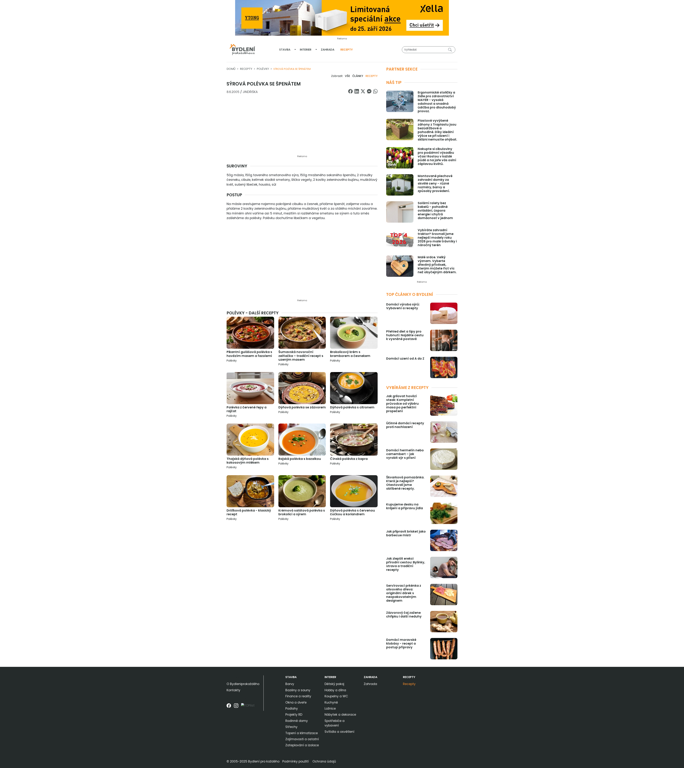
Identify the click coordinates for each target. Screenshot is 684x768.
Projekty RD (293, 714)
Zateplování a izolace (302, 745)
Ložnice (330, 708)
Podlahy (291, 708)
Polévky (263, 69)
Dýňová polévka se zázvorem (302, 407)
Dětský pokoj (334, 684)
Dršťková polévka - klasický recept (249, 512)
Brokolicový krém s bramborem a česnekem (350, 354)
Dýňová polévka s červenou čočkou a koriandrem (352, 512)
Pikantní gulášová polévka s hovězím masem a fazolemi (249, 354)
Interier (305, 50)
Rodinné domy (296, 721)
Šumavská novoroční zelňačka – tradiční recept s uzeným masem (300, 356)
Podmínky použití (295, 761)
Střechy (291, 727)
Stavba (284, 50)
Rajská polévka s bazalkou (299, 459)
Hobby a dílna (335, 690)
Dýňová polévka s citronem (352, 407)
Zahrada (327, 50)
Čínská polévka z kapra (349, 459)
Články (357, 76)
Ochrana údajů (324, 761)
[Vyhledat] (450, 49)
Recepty (346, 50)
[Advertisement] (302, 126)
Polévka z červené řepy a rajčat (246, 409)
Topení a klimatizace (301, 733)
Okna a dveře (296, 702)
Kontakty (233, 690)
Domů (231, 69)
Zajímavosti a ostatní (302, 739)
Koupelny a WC (336, 696)
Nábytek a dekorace (340, 714)
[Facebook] (229, 707)
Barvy (289, 684)
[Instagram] (236, 707)
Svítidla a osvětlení (339, 732)
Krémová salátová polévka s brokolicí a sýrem (301, 512)
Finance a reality (298, 696)
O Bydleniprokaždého (243, 684)
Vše (347, 76)
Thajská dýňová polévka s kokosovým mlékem (248, 461)
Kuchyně (331, 702)
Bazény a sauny (297, 690)
